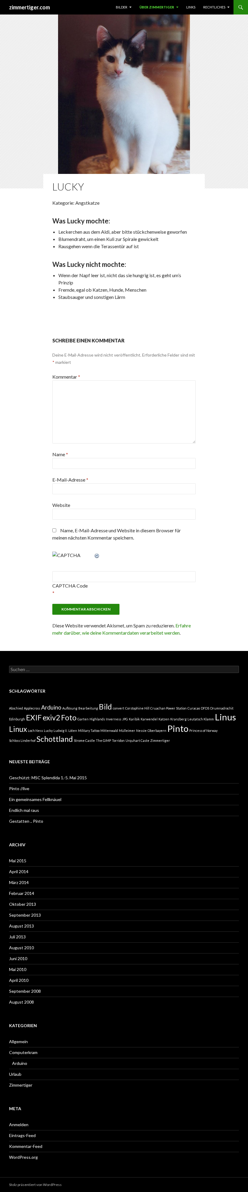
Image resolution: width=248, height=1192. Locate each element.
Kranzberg (178, 719)
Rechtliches (214, 7)
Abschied (16, 708)
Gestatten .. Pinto (26, 821)
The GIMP (103, 740)
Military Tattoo (89, 730)
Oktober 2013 (22, 904)
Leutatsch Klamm (201, 719)
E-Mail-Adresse (70, 479)
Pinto (177, 728)
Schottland (55, 739)
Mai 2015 (17, 860)
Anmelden (18, 1124)
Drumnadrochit (221, 708)
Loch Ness (35, 730)
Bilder (121, 7)
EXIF (34, 717)
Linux (18, 729)
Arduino (51, 707)
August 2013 (21, 925)
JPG (125, 719)
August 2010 (21, 947)
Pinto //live (19, 788)
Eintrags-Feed (22, 1135)
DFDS (205, 708)
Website (61, 505)
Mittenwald (109, 730)
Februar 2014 (21, 893)
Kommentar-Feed (25, 1146)
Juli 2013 (17, 936)
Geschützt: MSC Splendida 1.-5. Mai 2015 (48, 777)
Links (190, 7)
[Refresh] (97, 555)
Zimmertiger (160, 740)
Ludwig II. (60, 730)
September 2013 (25, 915)
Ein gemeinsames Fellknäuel (35, 799)
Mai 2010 (17, 969)
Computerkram (23, 1052)
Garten (83, 719)
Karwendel (149, 719)
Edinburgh (17, 719)
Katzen (163, 719)
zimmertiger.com (29, 7)
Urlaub (15, 1074)
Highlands (97, 719)
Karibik (134, 719)
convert (118, 708)
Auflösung (69, 708)
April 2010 (18, 980)
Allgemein (18, 1041)
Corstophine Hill (137, 708)
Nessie (141, 730)
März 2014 (19, 882)
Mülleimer (127, 730)
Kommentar (66, 377)
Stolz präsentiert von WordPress (35, 1184)
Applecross (32, 708)
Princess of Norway (203, 730)
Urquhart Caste (137, 740)
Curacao (194, 708)
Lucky (48, 730)
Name (60, 454)
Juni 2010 (18, 958)
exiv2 (51, 717)
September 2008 (25, 991)
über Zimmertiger (156, 7)
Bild (105, 706)
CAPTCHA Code (70, 585)
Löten (72, 730)
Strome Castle (84, 740)
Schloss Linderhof (22, 740)
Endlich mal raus (24, 810)
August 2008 (21, 1002)
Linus (225, 717)
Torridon (118, 740)
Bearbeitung (88, 708)
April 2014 (18, 871)
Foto (69, 717)
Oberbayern (157, 730)
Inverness (113, 719)
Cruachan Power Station (168, 708)
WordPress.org (23, 1157)
